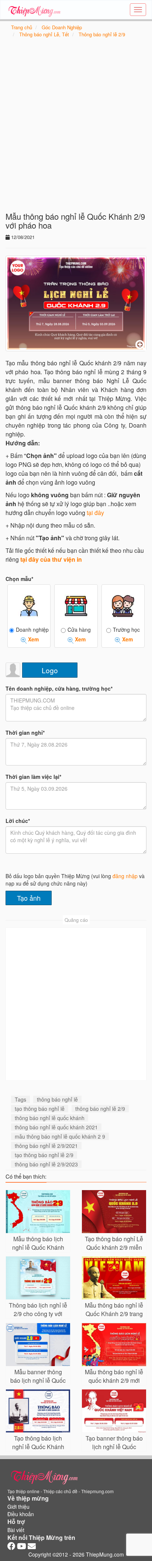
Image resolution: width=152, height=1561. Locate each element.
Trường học (126, 629)
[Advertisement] (76, 128)
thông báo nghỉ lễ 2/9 (100, 1108)
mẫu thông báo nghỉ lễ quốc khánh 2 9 (60, 1136)
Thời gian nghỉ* (25, 732)
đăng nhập (125, 876)
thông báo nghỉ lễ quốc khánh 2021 (56, 1127)
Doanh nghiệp (32, 629)
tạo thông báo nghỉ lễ (40, 1108)
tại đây (95, 512)
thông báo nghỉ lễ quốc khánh (49, 1118)
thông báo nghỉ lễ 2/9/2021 (46, 1145)
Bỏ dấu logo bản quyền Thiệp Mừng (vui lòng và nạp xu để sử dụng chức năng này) (75, 879)
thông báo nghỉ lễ (57, 1099)
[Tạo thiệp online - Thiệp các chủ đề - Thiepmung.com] (34, 9)
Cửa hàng (79, 629)
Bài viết (15, 1530)
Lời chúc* (18, 820)
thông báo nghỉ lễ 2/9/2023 (46, 1164)
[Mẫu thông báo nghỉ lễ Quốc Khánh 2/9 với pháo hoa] (76, 303)
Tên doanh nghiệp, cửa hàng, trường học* (59, 688)
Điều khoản (20, 1514)
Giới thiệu (18, 1506)
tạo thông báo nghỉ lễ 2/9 (44, 1155)
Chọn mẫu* (19, 578)
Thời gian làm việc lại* (33, 776)
